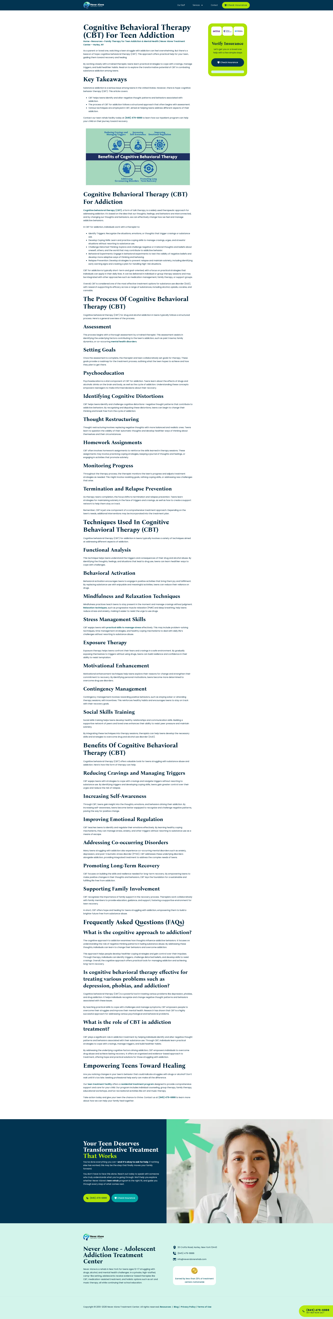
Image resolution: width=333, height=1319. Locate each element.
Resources (97, 41)
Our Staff (181, 5)
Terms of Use (204, 1306)
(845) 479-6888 (133, 117)
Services (196, 5)
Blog (176, 1306)
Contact (214, 5)
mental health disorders (124, 341)
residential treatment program (137, 1084)
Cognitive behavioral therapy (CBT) (102, 210)
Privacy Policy (188, 1306)
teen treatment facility (100, 1084)
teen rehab (113, 1180)
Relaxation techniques (95, 607)
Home (86, 41)
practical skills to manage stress (123, 627)
